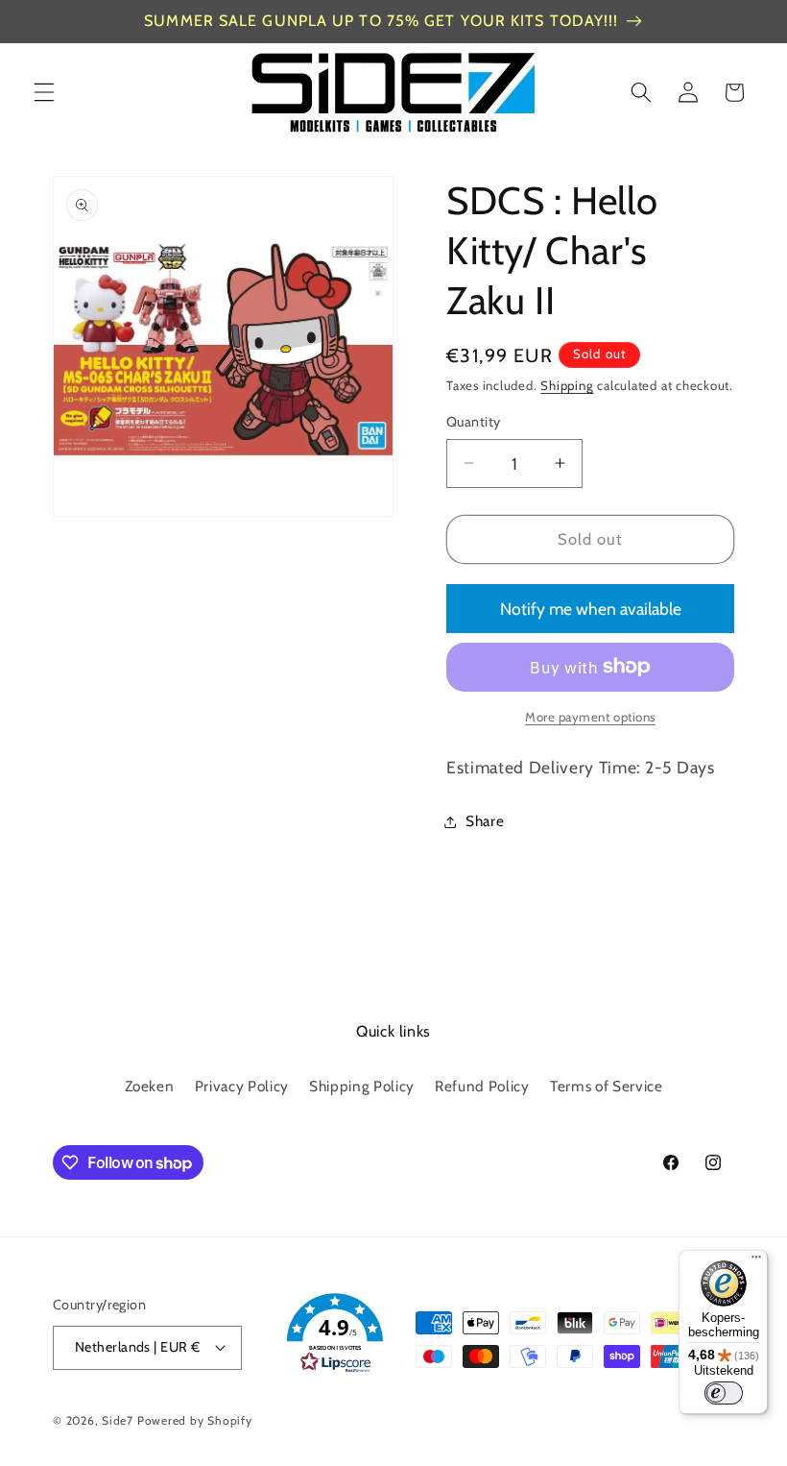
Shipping (566, 385)
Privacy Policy (242, 1086)
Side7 (117, 1420)
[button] (44, 92)
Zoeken (150, 1086)
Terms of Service (606, 1086)
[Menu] (756, 1261)
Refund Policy (482, 1086)
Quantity (473, 421)
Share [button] (484, 821)
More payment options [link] (590, 716)
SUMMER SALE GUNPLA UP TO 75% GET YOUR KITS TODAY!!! (381, 21)
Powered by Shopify (194, 1420)
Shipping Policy (362, 1086)
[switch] (723, 1393)
